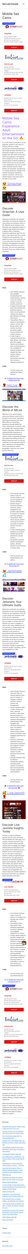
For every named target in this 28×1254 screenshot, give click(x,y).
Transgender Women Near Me (11, 1154)
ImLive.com (8, 64)
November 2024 (7, 1246)
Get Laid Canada (10, 4)
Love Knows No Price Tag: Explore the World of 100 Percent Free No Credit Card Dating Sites (13, 1212)
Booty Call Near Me (8, 1191)
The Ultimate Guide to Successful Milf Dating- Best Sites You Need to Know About (13, 1149)
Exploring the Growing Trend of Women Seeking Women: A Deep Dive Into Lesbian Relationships (12, 1170)
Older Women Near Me (9, 1217)
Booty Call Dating (7, 1220)
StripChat (7, 33)
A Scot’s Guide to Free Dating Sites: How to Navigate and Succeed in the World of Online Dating (13, 1187)
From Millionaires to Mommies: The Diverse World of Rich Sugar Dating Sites (13, 1159)
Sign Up (14, 47)
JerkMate (7, 95)
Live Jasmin (8, 887)
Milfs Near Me (6, 1175)
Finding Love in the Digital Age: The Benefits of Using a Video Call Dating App (13, 1143)
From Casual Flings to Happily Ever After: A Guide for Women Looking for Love (13, 1206)
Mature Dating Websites (9, 1182)
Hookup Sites (6, 1233)
